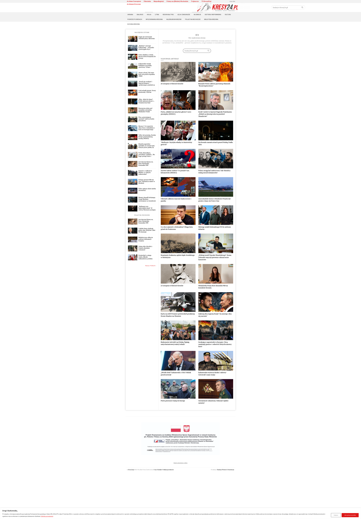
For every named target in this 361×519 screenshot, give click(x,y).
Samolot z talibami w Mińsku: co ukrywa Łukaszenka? (145, 172)
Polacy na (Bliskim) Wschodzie (177, 1)
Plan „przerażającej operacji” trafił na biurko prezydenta (146, 118)
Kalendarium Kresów (173, 19)
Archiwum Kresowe (134, 4)
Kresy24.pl (131, 469)
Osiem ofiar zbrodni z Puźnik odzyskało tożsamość (145, 248)
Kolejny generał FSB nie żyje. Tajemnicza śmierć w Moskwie (146, 181)
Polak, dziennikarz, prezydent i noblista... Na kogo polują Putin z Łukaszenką (146, 155)
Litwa (157, 14)
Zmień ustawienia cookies (180, 463)
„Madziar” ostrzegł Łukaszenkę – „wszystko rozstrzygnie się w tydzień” (146, 48)
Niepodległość (159, 1)
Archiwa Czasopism (134, 1)
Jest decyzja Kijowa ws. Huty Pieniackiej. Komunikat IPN (145, 163)
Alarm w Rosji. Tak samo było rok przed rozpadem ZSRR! (146, 74)
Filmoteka (147, 1)
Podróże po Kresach (134, 19)
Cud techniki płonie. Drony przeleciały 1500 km (147, 91)
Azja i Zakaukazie (183, 14)
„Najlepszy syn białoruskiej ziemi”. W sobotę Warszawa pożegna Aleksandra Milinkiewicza (147, 209)
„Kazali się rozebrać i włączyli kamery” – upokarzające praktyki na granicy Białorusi (146, 84)
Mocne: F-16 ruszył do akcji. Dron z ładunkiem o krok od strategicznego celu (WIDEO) (146, 128)
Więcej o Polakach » (150, 265)
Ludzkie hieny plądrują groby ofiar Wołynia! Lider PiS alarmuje (146, 230)
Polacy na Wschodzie (192, 19)
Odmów (336, 515)
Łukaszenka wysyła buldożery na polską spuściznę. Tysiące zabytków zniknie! (145, 66)
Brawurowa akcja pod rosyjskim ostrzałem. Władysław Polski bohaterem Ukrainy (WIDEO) (145, 111)
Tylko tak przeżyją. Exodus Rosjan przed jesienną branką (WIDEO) (147, 136)
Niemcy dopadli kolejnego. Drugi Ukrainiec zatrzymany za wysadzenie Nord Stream (147, 200)
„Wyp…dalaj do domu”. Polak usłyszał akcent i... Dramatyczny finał (146, 101)
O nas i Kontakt (158, 469)
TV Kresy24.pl (206, 1)
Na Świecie (197, 14)
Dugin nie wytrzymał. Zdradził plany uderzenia (146, 37)
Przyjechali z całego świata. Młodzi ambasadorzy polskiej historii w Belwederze (145, 257)
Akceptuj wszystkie (350, 515)
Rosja (149, 14)
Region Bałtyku (168, 14)
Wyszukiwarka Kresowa (154, 19)
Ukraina (130, 14)
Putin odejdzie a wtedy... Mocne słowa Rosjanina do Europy (147, 56)
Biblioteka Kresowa (211, 19)
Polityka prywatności (47, 516)
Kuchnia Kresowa (133, 24)
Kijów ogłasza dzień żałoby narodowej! (147, 189)
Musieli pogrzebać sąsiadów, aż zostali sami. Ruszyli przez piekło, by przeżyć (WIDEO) (146, 146)
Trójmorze (195, 1)
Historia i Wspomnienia (213, 14)
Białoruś (140, 14)
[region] (180, 513)
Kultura (228, 14)
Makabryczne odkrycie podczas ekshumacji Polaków (145, 239)
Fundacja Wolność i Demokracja (225, 469)
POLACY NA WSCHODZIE (142, 215)
